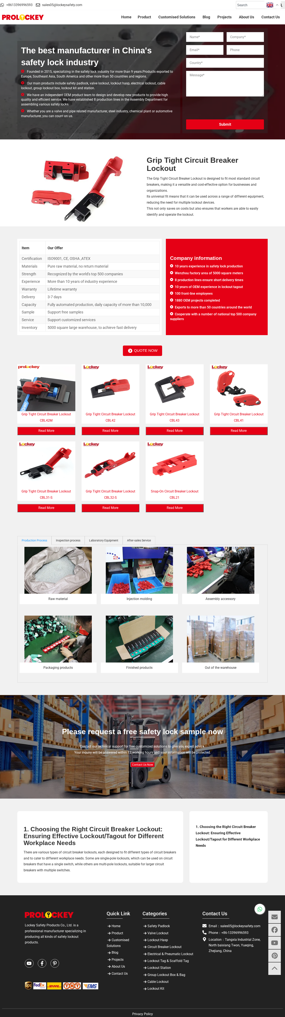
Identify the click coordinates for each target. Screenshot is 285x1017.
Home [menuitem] (126, 17)
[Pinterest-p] (54, 963)
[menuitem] (145, 17)
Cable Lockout (158, 982)
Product (117, 933)
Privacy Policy (142, 1014)
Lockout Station (159, 968)
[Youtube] (29, 963)
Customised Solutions (118, 943)
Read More (46, 431)
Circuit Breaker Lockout (165, 947)
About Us (118, 966)
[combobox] (256, 5)
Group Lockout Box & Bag (166, 975)
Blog (115, 952)
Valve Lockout (158, 933)
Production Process (34, 540)
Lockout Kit (156, 989)
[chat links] (274, 981)
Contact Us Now (142, 764)
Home (116, 926)
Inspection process (68, 540)
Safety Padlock (159, 926)
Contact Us (120, 974)
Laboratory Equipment (103, 540)
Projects (118, 960)
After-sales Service (139, 540)
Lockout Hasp (158, 940)
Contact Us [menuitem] (270, 17)
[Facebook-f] (42, 963)
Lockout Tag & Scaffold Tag (168, 961)
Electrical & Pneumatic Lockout (170, 954)
